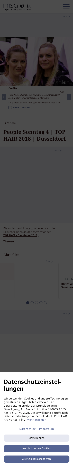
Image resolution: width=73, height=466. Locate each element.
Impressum (46, 429)
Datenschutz (27, 429)
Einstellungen (36, 438)
